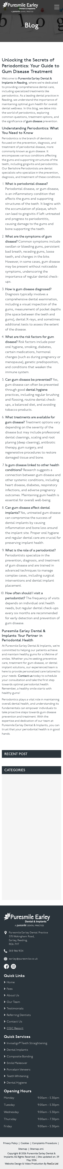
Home (11, 982)
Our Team (13, 1002)
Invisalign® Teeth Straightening (27, 1043)
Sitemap (22, 1149)
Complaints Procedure (44, 1143)
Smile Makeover (17, 1063)
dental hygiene (36, 390)
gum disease (34, 121)
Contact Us (14, 1021)
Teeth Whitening (17, 1076)
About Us (13, 995)
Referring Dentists (19, 1015)
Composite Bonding (20, 1056)
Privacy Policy (10, 1143)
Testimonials (15, 1008)
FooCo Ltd (52, 1164)
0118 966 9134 (16, 951)
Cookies (25, 1143)
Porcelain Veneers (18, 1069)
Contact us (25, 676)
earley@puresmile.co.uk (23, 959)
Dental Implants (17, 1049)
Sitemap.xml (37, 1149)
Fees (10, 989)
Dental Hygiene (17, 1082)
